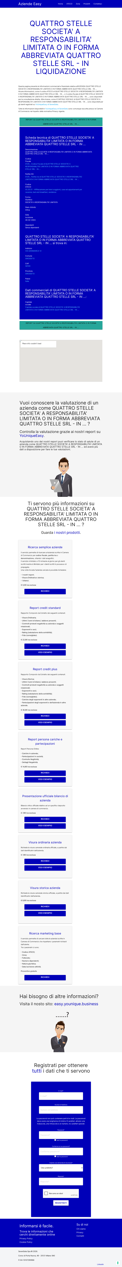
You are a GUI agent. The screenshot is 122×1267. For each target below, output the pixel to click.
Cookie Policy (26, 1242)
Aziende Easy (29, 4)
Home (60, 4)
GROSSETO (30, 258)
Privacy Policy (26, 1238)
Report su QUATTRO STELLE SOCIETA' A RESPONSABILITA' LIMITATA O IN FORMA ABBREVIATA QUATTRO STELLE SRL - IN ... (61, 122)
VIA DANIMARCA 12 (33, 251)
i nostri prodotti (66, 532)
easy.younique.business (76, 1003)
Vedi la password (62, 1140)
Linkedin (100, 1264)
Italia (27, 281)
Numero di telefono (61, 1105)
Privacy (79, 1232)
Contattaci (98, 4)
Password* (60, 1130)
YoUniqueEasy (32, 435)
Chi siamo (81, 1229)
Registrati (61, 1203)
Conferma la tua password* (61, 1146)
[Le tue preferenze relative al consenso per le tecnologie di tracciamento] (118, 1263)
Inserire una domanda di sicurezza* (61, 1163)
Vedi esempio (45, 652)
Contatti (80, 1236)
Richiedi (45, 591)
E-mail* (60, 1091)
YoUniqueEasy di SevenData (46, 104)
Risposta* (61, 1176)
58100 (27, 266)
